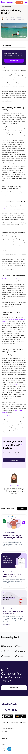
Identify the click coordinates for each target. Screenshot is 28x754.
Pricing (3, 722)
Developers (15, 722)
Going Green (22, 722)
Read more (6, 549)
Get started (19, 2)
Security (3, 744)
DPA (2, 741)
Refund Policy (5, 738)
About (8, 722)
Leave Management (6, 6)
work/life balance (6, 209)
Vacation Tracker (6, 416)
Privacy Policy (5, 732)
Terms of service (5, 735)
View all (22, 509)
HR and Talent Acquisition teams (11, 279)
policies (14, 384)
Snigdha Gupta (14, 486)
